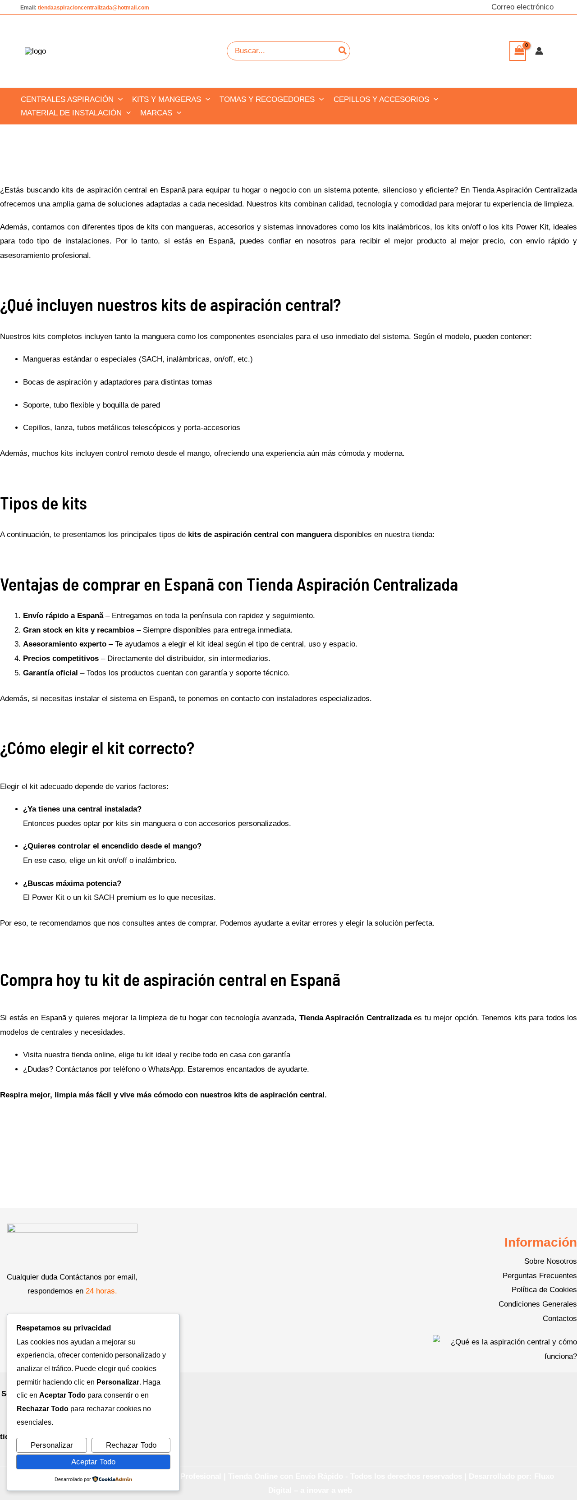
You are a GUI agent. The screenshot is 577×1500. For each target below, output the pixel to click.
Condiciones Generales (538, 1304)
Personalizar (52, 1445)
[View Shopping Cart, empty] (517, 51)
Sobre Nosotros (550, 1261)
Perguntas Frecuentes (540, 1275)
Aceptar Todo (93, 1462)
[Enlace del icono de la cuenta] (539, 51)
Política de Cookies (544, 1289)
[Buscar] (343, 51)
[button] (118, 99)
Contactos (560, 1318)
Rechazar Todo (131, 1445)
